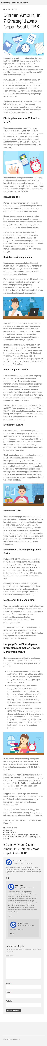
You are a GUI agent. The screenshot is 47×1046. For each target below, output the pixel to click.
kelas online (26, 630)
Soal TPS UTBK (13, 837)
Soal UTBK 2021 (23, 837)
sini (40, 815)
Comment (9, 955)
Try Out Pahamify (25, 783)
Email (8, 992)
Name (8, 983)
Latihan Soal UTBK (11, 835)
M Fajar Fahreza (23, 923)
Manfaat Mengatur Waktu (26, 835)
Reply (7, 878)
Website (9, 1001)
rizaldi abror (9, 830)
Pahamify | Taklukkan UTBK (14, 2)
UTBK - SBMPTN (11, 832)
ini (34, 809)
